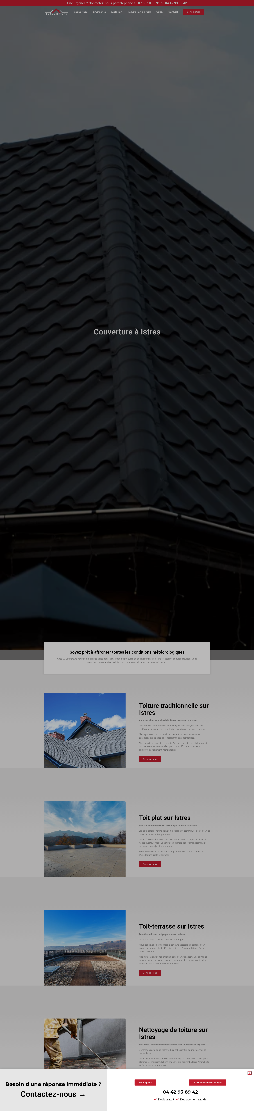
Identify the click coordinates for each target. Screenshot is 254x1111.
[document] (127, 555)
